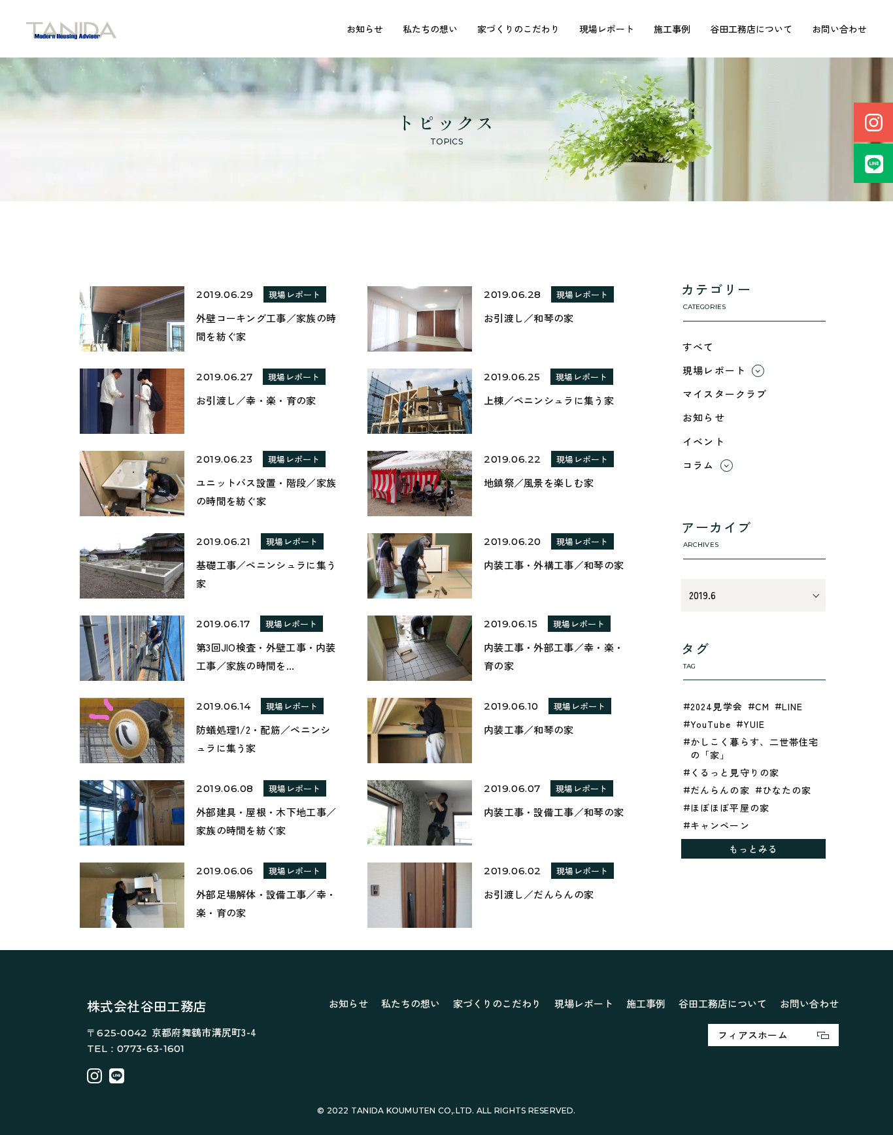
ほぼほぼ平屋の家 (729, 807)
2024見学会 (716, 706)
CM (762, 706)
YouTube (710, 724)
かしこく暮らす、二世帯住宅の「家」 (754, 748)
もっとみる (754, 848)
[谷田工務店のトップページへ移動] (71, 29)
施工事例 (672, 28)
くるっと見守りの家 (734, 772)
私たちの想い (430, 28)
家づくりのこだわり (518, 28)
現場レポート (606, 28)
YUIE (754, 724)
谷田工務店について (751, 28)
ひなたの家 (787, 790)
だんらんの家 (720, 790)
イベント (703, 441)
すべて (698, 346)
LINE (792, 706)
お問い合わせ (839, 28)
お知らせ (364, 28)
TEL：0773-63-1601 (136, 1048)
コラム (698, 464)
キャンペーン (720, 825)
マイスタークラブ (724, 393)
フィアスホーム (753, 1035)
